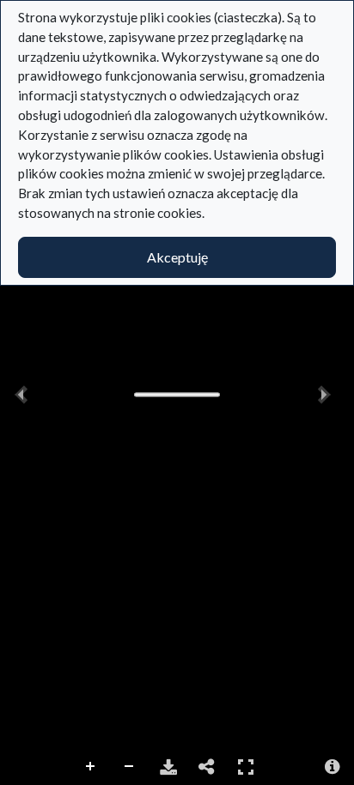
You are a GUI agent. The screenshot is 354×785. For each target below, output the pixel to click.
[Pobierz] (168, 767)
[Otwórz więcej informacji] (332, 767)
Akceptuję (177, 257)
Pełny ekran (246, 767)
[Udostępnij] (207, 767)
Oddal (130, 767)
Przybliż (91, 767)
